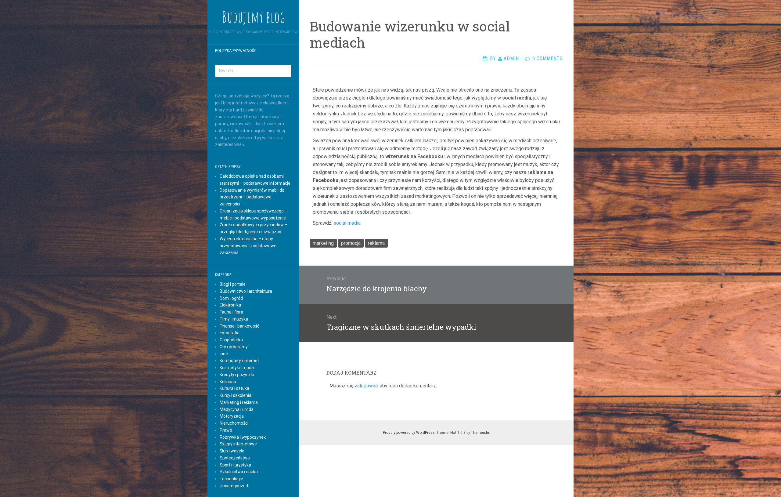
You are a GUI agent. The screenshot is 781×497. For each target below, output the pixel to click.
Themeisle (480, 432)
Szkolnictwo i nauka (239, 471)
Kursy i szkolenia (235, 395)
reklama (376, 243)
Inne (224, 353)
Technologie (231, 478)
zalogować (366, 386)
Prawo (226, 430)
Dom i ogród (231, 298)
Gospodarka (231, 339)
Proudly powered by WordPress (409, 432)
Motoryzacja (232, 416)
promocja (351, 243)
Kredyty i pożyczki (237, 374)
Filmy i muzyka (234, 319)
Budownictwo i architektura (246, 291)
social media (347, 223)
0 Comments (547, 58)
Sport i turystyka (235, 465)
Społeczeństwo (235, 457)
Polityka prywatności (236, 51)
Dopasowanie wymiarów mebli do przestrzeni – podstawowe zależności (252, 197)
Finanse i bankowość (239, 326)
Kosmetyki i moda (237, 367)
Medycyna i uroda (237, 409)
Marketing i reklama (239, 402)
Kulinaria (228, 381)
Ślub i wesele (232, 450)
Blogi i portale (233, 284)
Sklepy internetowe (238, 443)
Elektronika (230, 305)
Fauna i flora (231, 312)
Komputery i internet (239, 360)
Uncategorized (234, 485)
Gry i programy (234, 346)
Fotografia (229, 332)
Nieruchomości (234, 423)
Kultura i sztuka (234, 388)
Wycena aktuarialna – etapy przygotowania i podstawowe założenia (248, 245)
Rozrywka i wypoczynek (243, 437)
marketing (323, 243)
